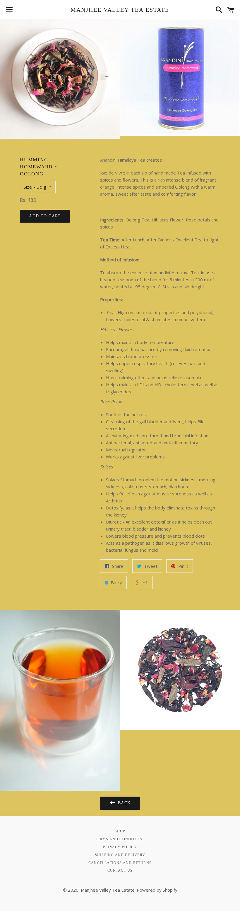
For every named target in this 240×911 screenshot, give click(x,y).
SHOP (120, 831)
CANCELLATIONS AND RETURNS (120, 863)
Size (28, 187)
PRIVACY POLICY (120, 847)
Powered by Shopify (157, 890)
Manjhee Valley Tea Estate (120, 9)
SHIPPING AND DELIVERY (120, 855)
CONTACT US (120, 870)
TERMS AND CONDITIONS (120, 839)
